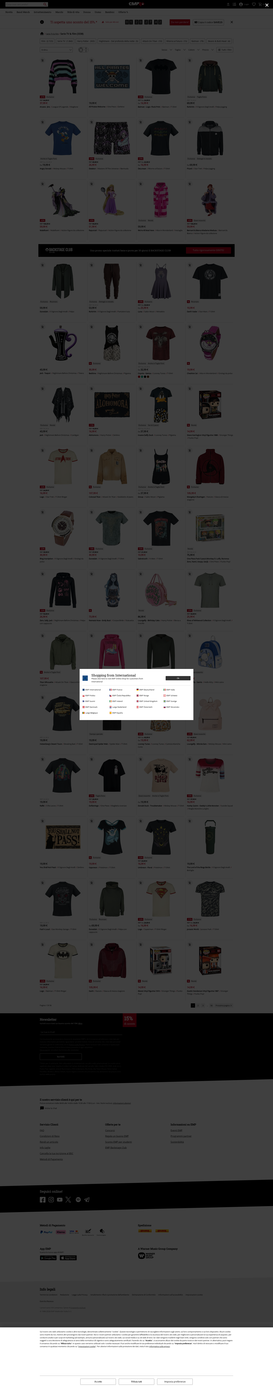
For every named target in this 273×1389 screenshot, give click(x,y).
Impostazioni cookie (86, 1346)
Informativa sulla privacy (159, 1346)
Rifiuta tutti (136, 1381)
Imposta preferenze (175, 1381)
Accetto (98, 1381)
